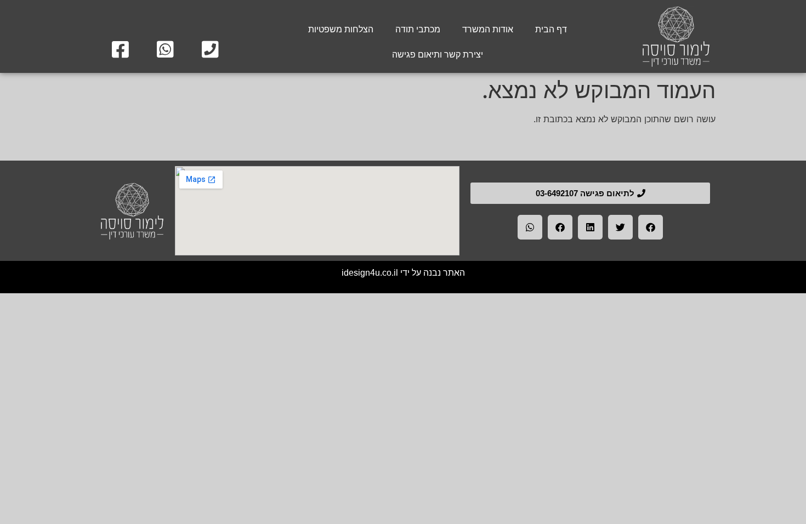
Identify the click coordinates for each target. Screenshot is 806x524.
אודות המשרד (487, 29)
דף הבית (551, 29)
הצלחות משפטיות (340, 29)
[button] (650, 227)
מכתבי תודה (417, 29)
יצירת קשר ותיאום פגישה (437, 54)
